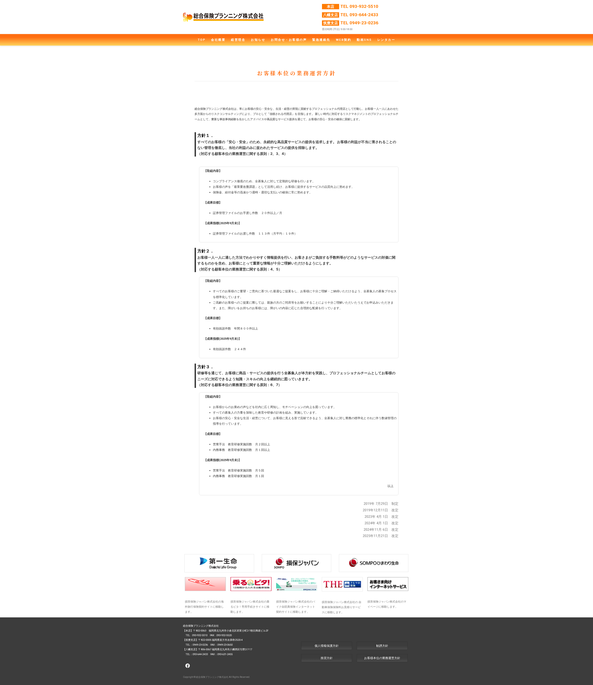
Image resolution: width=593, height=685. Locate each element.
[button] (326, 646)
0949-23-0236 (364, 22)
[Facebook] (187, 665)
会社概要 (218, 39)
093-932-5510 (364, 6)
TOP (202, 39)
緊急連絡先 (321, 39)
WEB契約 (343, 39)
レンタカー (386, 39)
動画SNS (364, 39)
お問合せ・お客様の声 (289, 39)
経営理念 (238, 39)
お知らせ (258, 39)
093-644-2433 (364, 14)
